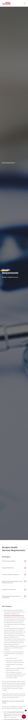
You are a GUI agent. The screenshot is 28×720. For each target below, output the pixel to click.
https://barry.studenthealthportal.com (14, 615)
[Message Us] (24, 717)
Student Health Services (8, 162)
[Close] (26, 710)
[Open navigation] (24, 3)
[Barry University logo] (6, 3)
